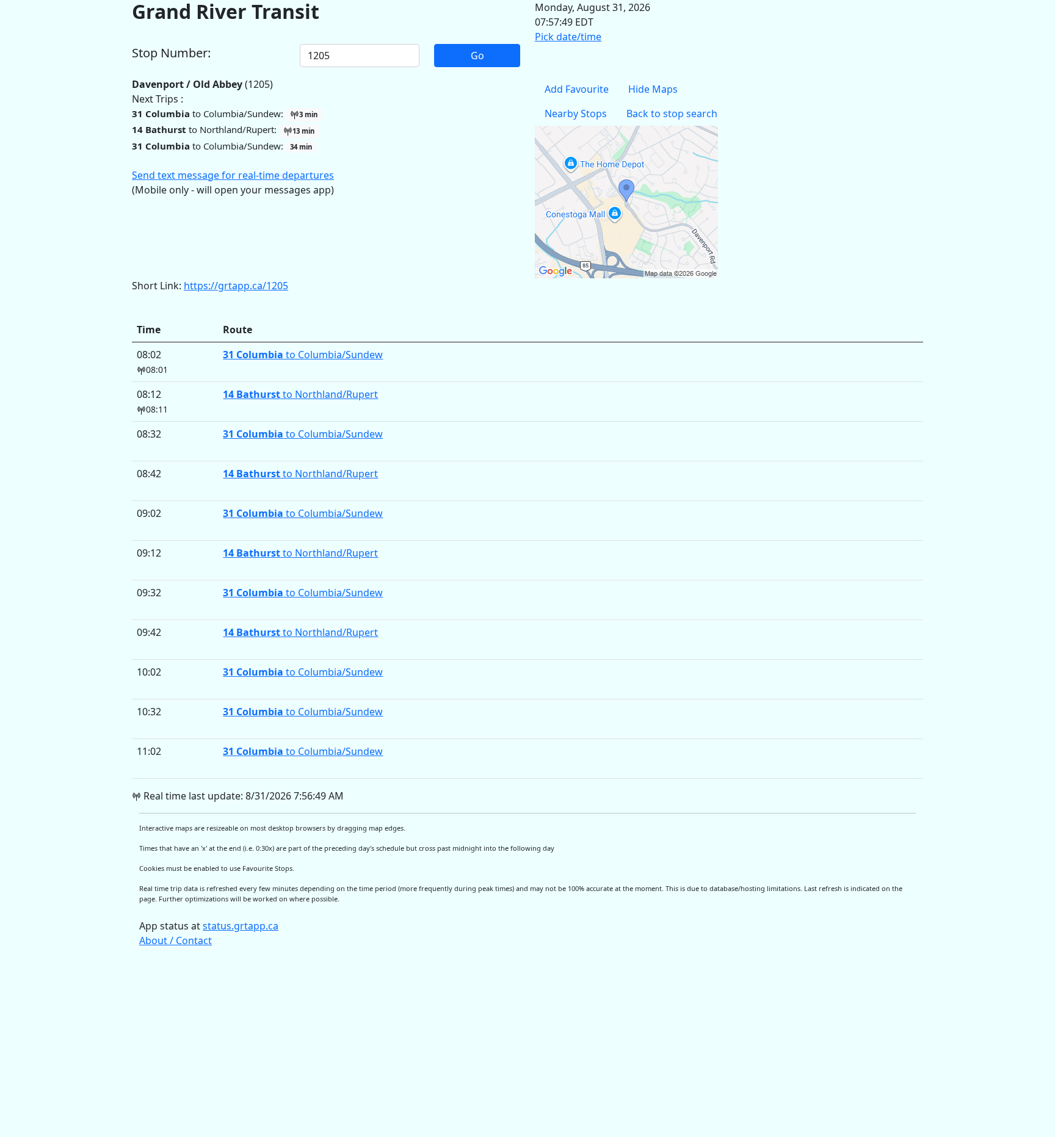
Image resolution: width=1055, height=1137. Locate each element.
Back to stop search (671, 113)
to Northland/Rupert (300, 394)
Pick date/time (568, 36)
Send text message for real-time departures (233, 175)
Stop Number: (171, 53)
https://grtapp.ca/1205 (236, 285)
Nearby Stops (576, 113)
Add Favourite (577, 89)
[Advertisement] (498, 1047)
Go (477, 55)
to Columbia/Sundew (303, 354)
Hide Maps (653, 89)
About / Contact (175, 940)
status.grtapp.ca (240, 926)
